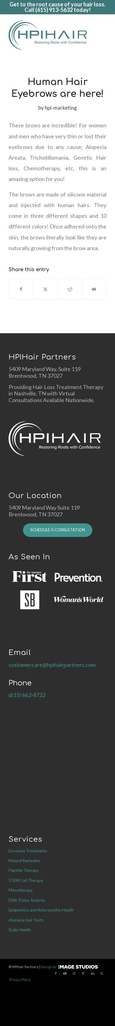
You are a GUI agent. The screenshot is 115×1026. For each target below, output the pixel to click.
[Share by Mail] (94, 289)
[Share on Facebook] (21, 289)
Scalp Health (20, 929)
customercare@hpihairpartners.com (52, 664)
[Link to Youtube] (65, 973)
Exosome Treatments (28, 850)
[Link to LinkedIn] (92, 973)
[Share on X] (45, 289)
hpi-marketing (61, 107)
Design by (48, 967)
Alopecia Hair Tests (26, 920)
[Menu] (103, 35)
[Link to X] (101, 973)
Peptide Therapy (24, 870)
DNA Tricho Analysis (27, 900)
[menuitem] (103, 35)
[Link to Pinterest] (83, 973)
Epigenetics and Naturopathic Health (41, 909)
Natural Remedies (24, 860)
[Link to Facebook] (55, 973)
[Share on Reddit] (70, 289)
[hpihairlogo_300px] (48, 35)
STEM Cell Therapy (26, 880)
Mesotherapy (21, 890)
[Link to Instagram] (74, 973)
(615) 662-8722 (27, 695)
